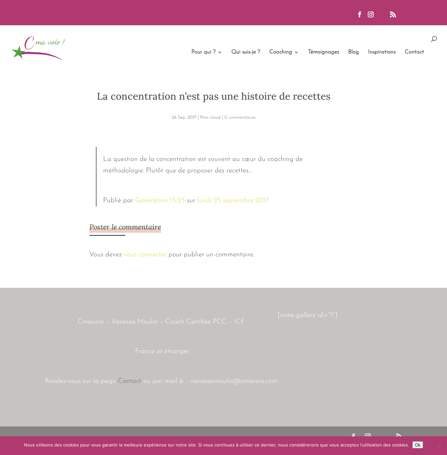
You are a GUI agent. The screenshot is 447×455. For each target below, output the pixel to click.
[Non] (439, 446)
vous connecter (145, 254)
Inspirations (382, 52)
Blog (353, 52)
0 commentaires (240, 117)
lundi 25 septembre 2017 (233, 200)
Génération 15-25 (160, 200)
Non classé (210, 117)
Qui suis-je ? (245, 52)
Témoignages (323, 52)
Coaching (280, 52)
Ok (417, 444)
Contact (414, 52)
